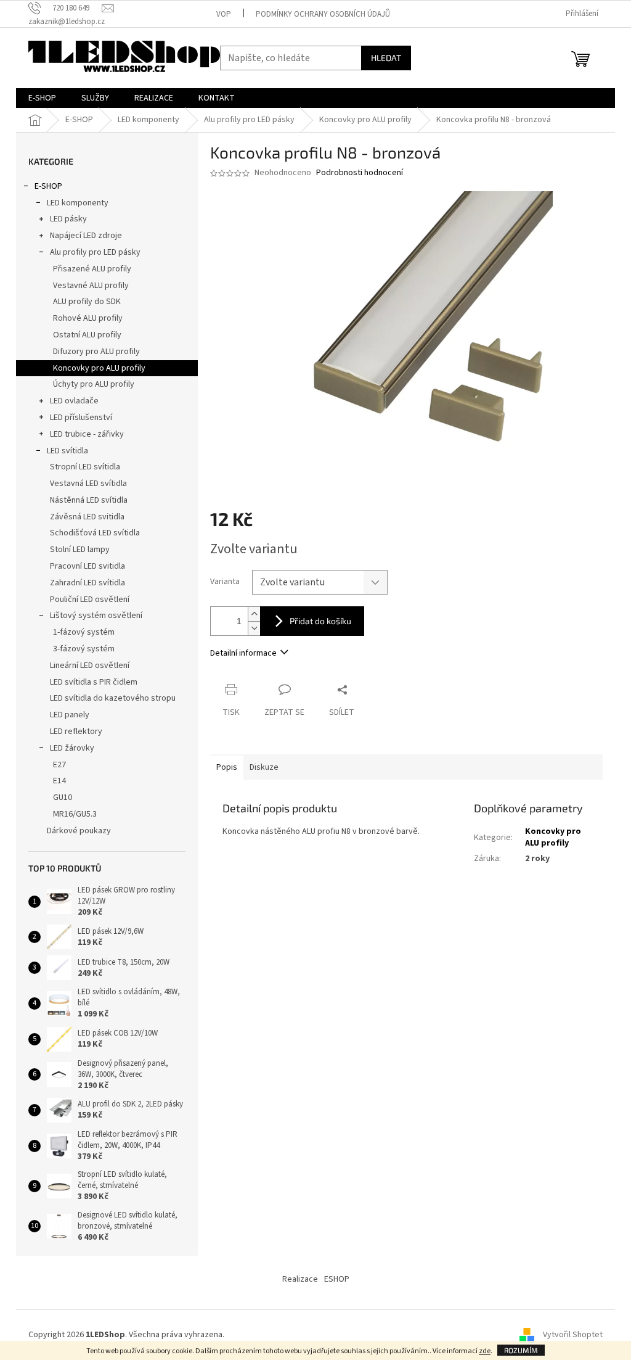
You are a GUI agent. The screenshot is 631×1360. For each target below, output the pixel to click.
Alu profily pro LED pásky (95, 252)
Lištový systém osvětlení (96, 615)
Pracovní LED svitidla (87, 566)
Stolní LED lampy (80, 549)
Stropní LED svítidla (85, 467)
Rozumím (521, 1350)
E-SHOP (48, 186)
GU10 (62, 797)
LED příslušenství (81, 417)
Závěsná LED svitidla (87, 517)
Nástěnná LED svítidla (89, 500)
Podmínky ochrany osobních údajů (323, 14)
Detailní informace (243, 653)
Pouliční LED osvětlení (89, 599)
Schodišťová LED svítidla (95, 533)
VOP (223, 14)
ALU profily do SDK (87, 301)
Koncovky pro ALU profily (99, 368)
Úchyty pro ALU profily (93, 384)
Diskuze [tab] (264, 767)
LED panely (69, 715)
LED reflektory (76, 731)
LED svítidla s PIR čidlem (93, 682)
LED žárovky (72, 748)
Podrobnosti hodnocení (359, 173)
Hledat (386, 57)
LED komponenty (77, 203)
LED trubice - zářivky (87, 434)
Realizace (300, 1279)
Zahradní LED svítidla (87, 583)
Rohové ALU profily (88, 318)
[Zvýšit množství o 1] (254, 614)
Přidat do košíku (320, 621)
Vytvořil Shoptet (573, 1335)
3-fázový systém (84, 649)
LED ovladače (74, 401)
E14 (59, 781)
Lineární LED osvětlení (89, 665)
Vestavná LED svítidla (88, 483)
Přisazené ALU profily (92, 269)
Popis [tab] (226, 767)
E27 (59, 765)
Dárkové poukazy (79, 831)
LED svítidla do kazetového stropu (113, 698)
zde (485, 1351)
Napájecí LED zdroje (86, 235)
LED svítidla (67, 451)
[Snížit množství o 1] (254, 628)
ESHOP (336, 1279)
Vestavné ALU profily (91, 285)
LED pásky (68, 219)
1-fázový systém (84, 632)
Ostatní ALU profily (87, 335)
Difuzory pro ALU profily (96, 351)
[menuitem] (42, 98)
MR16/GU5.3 (75, 814)
